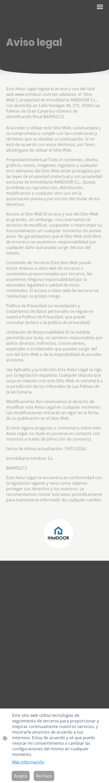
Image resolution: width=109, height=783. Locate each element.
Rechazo (44, 776)
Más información (28, 762)
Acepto (20, 776)
